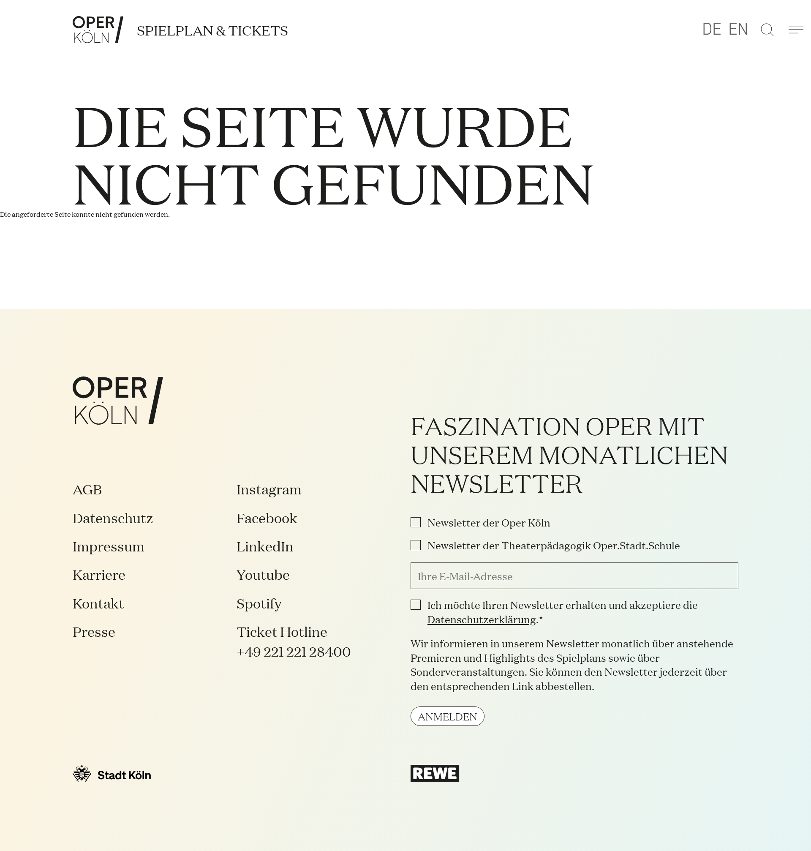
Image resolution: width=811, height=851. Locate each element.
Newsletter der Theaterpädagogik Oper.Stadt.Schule (553, 545)
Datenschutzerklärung (481, 618)
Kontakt (98, 603)
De (711, 29)
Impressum (108, 546)
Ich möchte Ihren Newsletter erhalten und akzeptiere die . (562, 611)
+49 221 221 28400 (294, 651)
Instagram (269, 489)
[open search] (767, 29)
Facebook (267, 517)
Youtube (263, 574)
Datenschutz (113, 517)
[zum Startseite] (98, 29)
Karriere (99, 574)
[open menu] (796, 29)
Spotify (259, 603)
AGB (87, 489)
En (738, 29)
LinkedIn (265, 546)
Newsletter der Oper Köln (488, 522)
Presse (94, 631)
